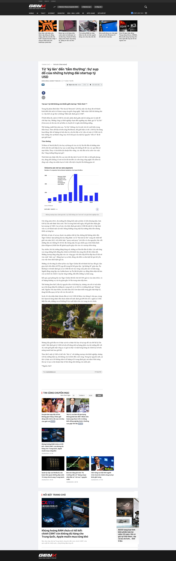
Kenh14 (47, 1)
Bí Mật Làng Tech (138, 13)
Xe (83, 13)
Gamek (40, 1)
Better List (87, 7)
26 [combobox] (73, 395)
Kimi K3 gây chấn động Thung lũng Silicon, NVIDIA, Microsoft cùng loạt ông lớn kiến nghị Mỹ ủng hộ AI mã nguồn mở (128, 36)
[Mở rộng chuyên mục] (145, 13)
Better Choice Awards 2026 (69, 7)
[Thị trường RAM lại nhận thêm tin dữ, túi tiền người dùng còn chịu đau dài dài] (88, 25)
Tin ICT (43, 13)
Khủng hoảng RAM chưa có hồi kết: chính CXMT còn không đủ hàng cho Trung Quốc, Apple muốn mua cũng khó (65, 533)
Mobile (31, 13)
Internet (51, 13)
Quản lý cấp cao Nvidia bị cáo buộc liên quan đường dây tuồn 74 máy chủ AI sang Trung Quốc (53, 475)
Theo (72, 372)
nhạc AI (99, 7)
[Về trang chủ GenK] (37, 7)
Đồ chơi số (102, 13)
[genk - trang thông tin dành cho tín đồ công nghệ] (48, 556)
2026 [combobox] (90, 395)
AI (37, 13)
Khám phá (61, 13)
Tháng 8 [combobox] (82, 395)
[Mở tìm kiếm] (146, 7)
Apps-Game (91, 13)
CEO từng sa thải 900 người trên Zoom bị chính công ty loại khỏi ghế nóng (102, 475)
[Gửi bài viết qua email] (43, 85)
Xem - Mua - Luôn (73, 13)
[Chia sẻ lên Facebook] (43, 93)
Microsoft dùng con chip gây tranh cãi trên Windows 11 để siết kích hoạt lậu (108, 35)
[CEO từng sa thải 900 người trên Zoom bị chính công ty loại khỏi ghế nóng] (102, 463)
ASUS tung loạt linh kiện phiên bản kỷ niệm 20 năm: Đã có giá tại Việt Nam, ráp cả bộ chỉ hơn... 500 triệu (127, 535)
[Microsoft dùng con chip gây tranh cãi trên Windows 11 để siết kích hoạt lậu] (108, 25)
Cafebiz (53, 1)
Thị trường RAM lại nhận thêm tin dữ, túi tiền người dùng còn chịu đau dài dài (87, 35)
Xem (99, 395)
